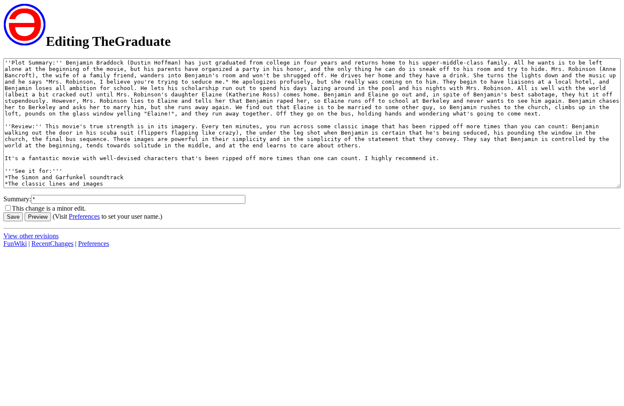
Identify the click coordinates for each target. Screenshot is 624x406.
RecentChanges (52, 243)
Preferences (84, 216)
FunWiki (15, 243)
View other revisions (31, 236)
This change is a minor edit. (49, 208)
